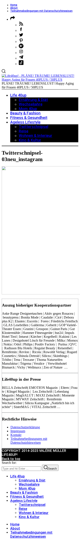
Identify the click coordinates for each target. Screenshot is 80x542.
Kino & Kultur (29, 517)
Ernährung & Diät (32, 480)
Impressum (17, 431)
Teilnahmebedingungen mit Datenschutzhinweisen (41, 10)
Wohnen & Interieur (33, 513)
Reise (23, 509)
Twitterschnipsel (32, 505)
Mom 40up (27, 488)
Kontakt (15, 435)
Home (13, 4)
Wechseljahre (29, 484)
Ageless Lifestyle (23, 501)
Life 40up (17, 476)
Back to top (11, 459)
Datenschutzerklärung (25, 427)
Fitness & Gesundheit (27, 497)
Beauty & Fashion (24, 493)
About (14, 7)
